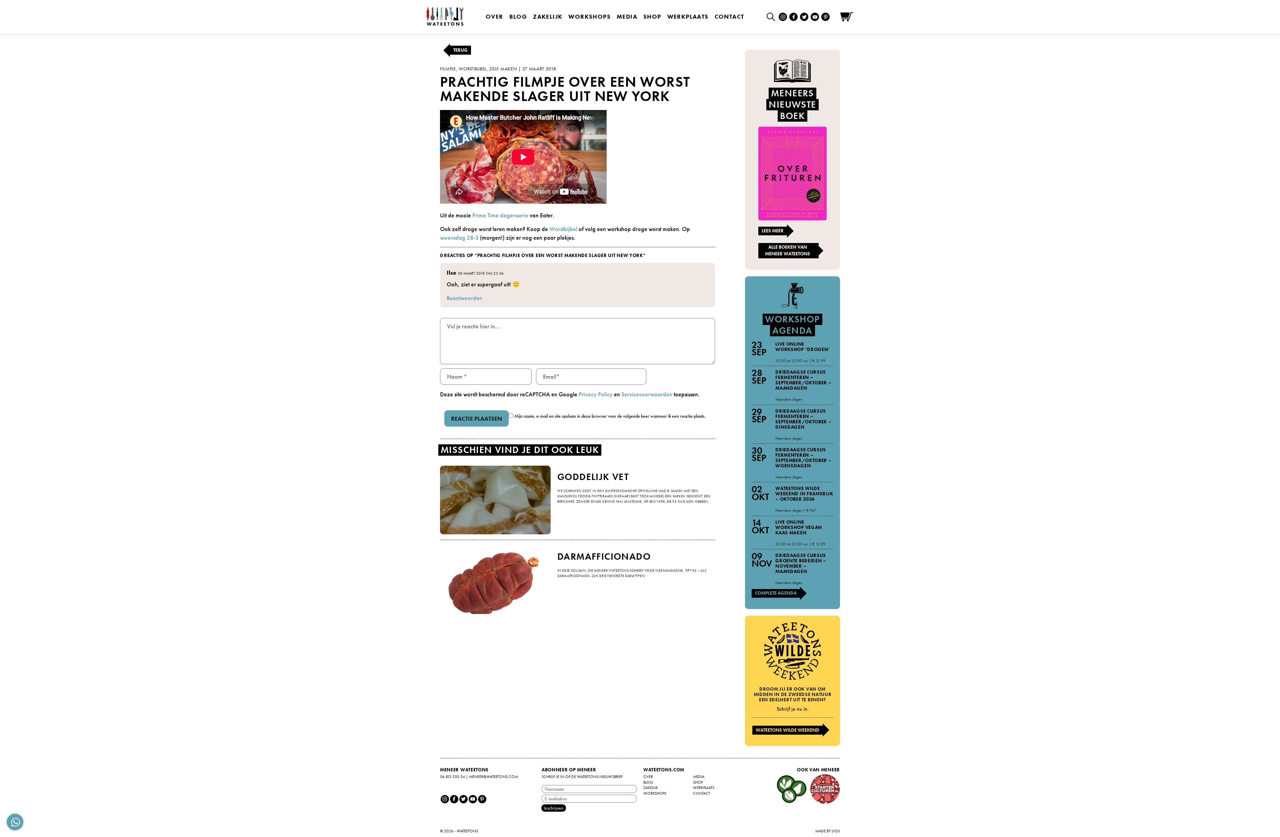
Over (494, 16)
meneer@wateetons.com (493, 776)
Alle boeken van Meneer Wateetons (787, 250)
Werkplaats (688, 16)
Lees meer (773, 231)
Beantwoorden (464, 298)
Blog (518, 16)
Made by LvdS (827, 831)
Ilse (451, 272)
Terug (460, 50)
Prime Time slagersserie (500, 215)
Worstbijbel (563, 229)
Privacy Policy (596, 394)
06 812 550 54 (452, 776)
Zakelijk (547, 16)
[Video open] (772, 16)
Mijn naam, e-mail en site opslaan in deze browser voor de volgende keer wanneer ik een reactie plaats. (610, 416)
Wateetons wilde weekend (787, 730)
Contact (729, 16)
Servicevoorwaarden (646, 394)
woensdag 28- (457, 237)
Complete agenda (776, 593)
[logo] (445, 16)
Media (627, 16)
